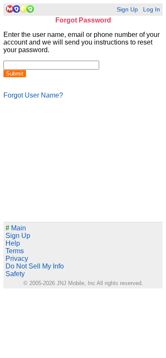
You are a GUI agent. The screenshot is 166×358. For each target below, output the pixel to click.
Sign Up (127, 9)
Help (13, 243)
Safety (15, 273)
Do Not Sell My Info (35, 266)
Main (16, 228)
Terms (15, 251)
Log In (151, 9)
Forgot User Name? (33, 95)
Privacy (17, 258)
